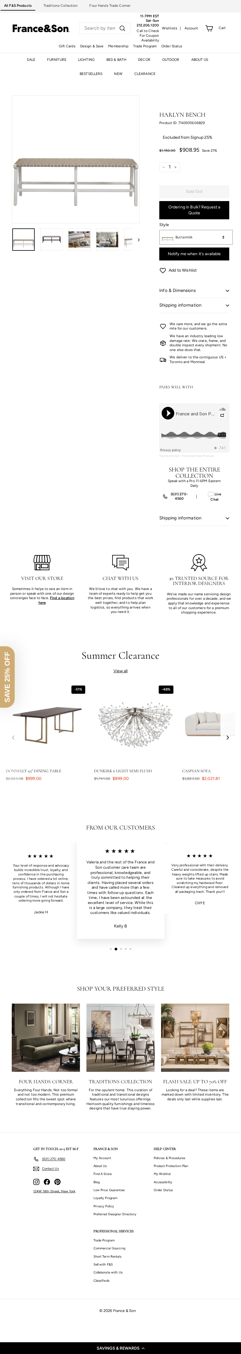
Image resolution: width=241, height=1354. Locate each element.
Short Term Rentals (107, 1256)
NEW (118, 74)
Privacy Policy (103, 1206)
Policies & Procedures (169, 1158)
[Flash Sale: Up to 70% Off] (195, 1038)
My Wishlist (162, 1174)
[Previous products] (13, 737)
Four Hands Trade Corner (109, 6)
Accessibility (163, 1182)
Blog (96, 1182)
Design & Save (92, 46)
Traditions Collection (60, 6)
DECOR (144, 60)
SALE (31, 60)
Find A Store (102, 1174)
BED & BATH (116, 60)
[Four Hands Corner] (46, 1038)
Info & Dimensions (177, 290)
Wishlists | (171, 28)
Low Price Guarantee (109, 1190)
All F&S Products (18, 6)
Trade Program (145, 46)
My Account (102, 1158)
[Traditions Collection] (120, 1038)
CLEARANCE (144, 74)
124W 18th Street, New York (54, 1191)
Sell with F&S (103, 1264)
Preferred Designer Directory (114, 1214)
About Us (100, 1166)
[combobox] (105, 28)
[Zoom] (75, 159)
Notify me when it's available (194, 253)
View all (120, 670)
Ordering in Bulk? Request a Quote (194, 210)
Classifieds (101, 1281)
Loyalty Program (105, 1198)
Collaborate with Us (108, 1272)
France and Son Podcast (198, 456)
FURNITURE (56, 60)
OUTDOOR (171, 60)
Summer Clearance (120, 655)
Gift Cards (67, 46)
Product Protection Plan (171, 1166)
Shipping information (180, 305)
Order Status (171, 46)
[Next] (136, 239)
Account (191, 28)
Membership (118, 46)
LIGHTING (86, 60)
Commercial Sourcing (109, 1248)
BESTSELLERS (91, 74)
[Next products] (227, 737)
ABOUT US (199, 60)
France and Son (169, 456)
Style (164, 224)
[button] (120, 1348)
